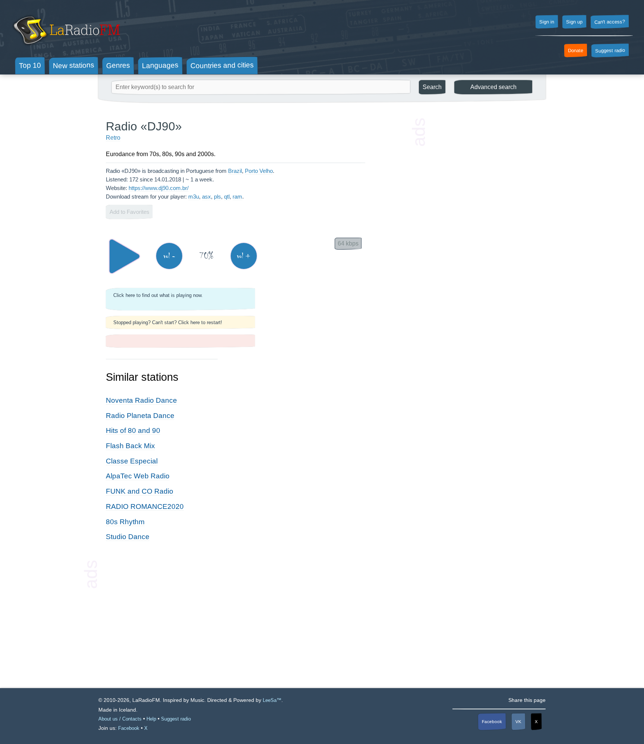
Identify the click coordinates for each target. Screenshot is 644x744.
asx (206, 196)
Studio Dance (127, 537)
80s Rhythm (125, 522)
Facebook (492, 721)
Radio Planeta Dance (140, 416)
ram (237, 196)
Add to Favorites (129, 212)
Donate (575, 51)
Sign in (546, 22)
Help (151, 719)
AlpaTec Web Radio (138, 476)
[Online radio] (65, 47)
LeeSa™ (272, 700)
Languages (160, 65)
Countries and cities (222, 65)
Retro (113, 137)
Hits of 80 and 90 (133, 430)
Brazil (235, 171)
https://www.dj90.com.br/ (159, 188)
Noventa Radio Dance (141, 400)
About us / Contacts (120, 719)
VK (518, 721)
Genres (118, 65)
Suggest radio (610, 51)
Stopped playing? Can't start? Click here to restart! (167, 322)
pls (217, 196)
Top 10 (30, 65)
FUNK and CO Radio (139, 491)
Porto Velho (259, 171)
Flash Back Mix (130, 446)
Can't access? (609, 22)
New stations (73, 65)
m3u (193, 196)
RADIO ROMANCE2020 (145, 506)
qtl (227, 196)
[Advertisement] (482, 231)
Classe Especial (132, 461)
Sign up (574, 22)
